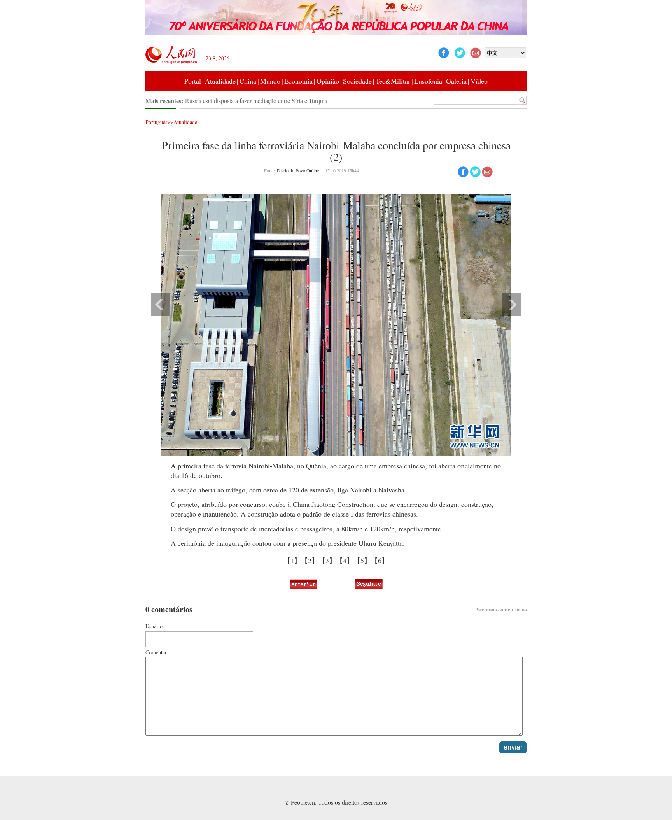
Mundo (270, 81)
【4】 (345, 560)
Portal (192, 81)
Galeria (456, 81)
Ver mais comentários (501, 609)
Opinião (328, 81)
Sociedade (357, 81)
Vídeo (479, 81)
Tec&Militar (393, 81)
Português (156, 122)
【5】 (362, 560)
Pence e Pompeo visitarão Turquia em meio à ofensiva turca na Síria (268, 100)
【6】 (379, 560)
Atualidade (220, 81)
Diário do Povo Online (298, 170)
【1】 (292, 560)
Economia (298, 81)
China (248, 81)
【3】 (327, 560)
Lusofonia (428, 81)
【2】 (309, 560)
